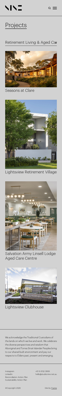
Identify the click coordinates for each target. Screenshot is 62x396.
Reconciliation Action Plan (16, 377)
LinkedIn (9, 374)
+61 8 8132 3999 (42, 371)
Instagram (9, 371)
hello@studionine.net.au (46, 374)
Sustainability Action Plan (16, 380)
